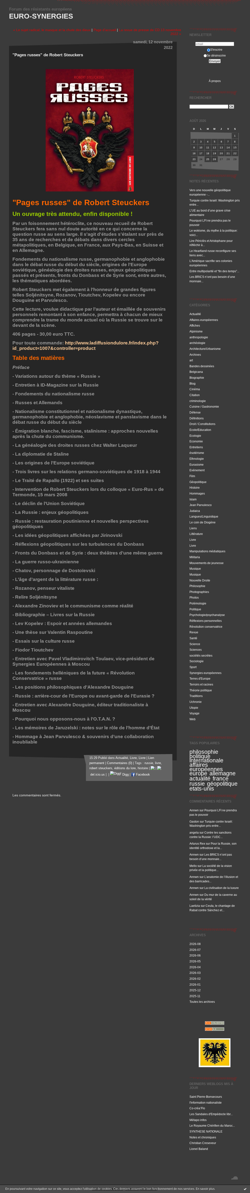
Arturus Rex (197, 843)
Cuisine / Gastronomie (204, 406)
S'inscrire (216, 49)
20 (221, 153)
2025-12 (195, 990)
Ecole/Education (200, 429)
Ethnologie (196, 458)
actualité (199, 778)
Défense (195, 412)
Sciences (195, 649)
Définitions (196, 418)
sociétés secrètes (200, 655)
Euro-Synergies (41, 16)
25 (207, 159)
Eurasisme (196, 464)
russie (197, 783)
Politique (195, 609)
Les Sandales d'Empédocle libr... (211, 1114)
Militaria (194, 557)
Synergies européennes (205, 672)
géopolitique (222, 783)
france (221, 778)
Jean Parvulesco (200, 505)
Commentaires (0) (119, 763)
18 (207, 153)
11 (207, 147)
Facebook (142, 774)
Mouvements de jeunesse (206, 563)
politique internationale (206, 758)
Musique (195, 568)
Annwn (194, 810)
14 (228, 147)
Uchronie (195, 701)
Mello (193, 865)
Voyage (194, 713)
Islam (193, 499)
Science (194, 644)
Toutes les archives (202, 1001)
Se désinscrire (216, 55)
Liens (193, 528)
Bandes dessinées (201, 366)
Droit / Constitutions (202, 423)
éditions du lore (125, 768)
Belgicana (196, 371)
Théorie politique (200, 690)
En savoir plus (205, 1189)
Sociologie (196, 661)
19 (214, 153)
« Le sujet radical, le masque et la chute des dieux (52, 30)
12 (214, 147)
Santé (193, 638)
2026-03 (195, 972)
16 (194, 153)
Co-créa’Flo (197, 1108)
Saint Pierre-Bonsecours (205, 1096)
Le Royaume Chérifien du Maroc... (212, 1125)
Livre (192, 539)
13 (221, 147)
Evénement (197, 470)
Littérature (196, 533)
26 (214, 159)
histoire (143, 768)
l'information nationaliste (205, 1102)
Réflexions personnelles (205, 620)
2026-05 (195, 961)
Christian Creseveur (202, 1143)
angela (194, 832)
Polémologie (197, 603)
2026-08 (195, 943)
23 (194, 159)
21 (228, 153)
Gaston (194, 821)
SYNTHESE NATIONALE (205, 1131)
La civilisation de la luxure (221, 887)
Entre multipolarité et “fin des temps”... (214, 271)
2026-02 (195, 978)
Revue (193, 632)
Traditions (196, 695)
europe (198, 773)
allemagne (222, 773)
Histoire (194, 487)
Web (192, 719)
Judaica (194, 510)
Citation (194, 395)
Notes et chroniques (202, 1137)
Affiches (194, 325)
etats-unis (201, 788)
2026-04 (195, 967)
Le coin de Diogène (202, 522)
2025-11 (194, 996)
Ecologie (195, 435)
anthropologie (198, 337)
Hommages (197, 493)
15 (235, 147)
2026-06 (195, 955)
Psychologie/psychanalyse (207, 614)
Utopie (193, 707)
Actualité (195, 314)
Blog (192, 383)
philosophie (203, 752)
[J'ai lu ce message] (245, 1189)
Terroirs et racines (201, 684)
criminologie (197, 400)
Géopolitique (198, 482)
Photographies (199, 591)
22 (235, 153)
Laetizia (194, 905)
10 (201, 147)
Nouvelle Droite (199, 580)
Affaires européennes (203, 319)
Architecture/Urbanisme (205, 348)
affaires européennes (206, 767)
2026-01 (195, 984)
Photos (194, 597)
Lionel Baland (198, 1148)
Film (192, 476)
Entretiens (196, 447)
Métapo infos (198, 1120)
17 (201, 153)
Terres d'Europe (199, 678)
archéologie (197, 342)
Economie (196, 441)
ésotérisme (196, 452)
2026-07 (195, 949)
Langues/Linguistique (203, 516)
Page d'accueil (105, 30)
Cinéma (194, 389)
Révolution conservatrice (205, 626)
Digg (125, 774)
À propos (215, 81)
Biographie (196, 377)
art (191, 360)
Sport (193, 667)
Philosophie (197, 586)
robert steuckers (100, 768)
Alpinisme (196, 331)
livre (158, 763)
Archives (195, 354)
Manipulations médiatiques (207, 551)
